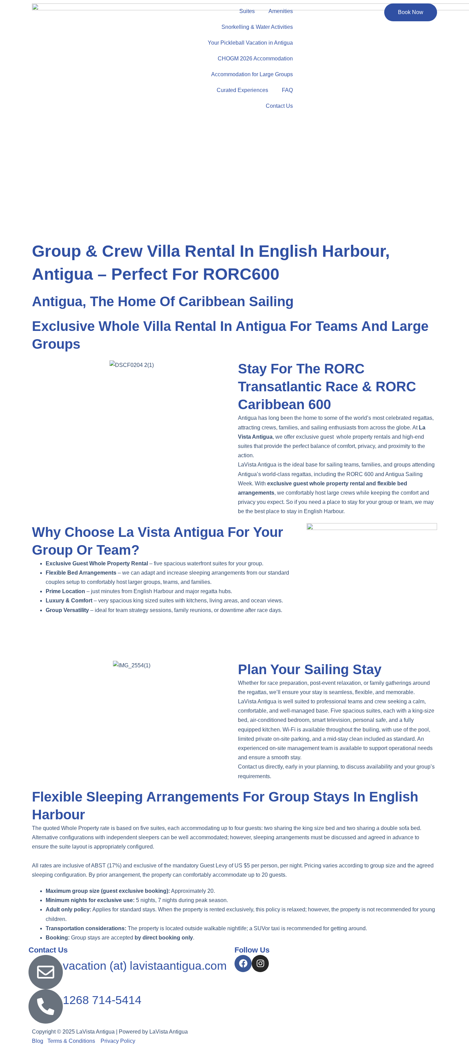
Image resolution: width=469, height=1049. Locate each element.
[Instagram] (260, 963)
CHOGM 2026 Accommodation (255, 58)
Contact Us (279, 106)
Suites (247, 11)
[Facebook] (243, 963)
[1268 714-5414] (45, 1006)
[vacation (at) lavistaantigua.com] (45, 972)
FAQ (287, 90)
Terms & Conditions (72, 1041)
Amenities (280, 11)
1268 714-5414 (102, 999)
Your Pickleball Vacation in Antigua (250, 43)
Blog (37, 1041)
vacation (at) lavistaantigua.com (145, 965)
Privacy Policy (119, 1041)
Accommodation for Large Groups (252, 74)
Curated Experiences (242, 90)
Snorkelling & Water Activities (257, 27)
